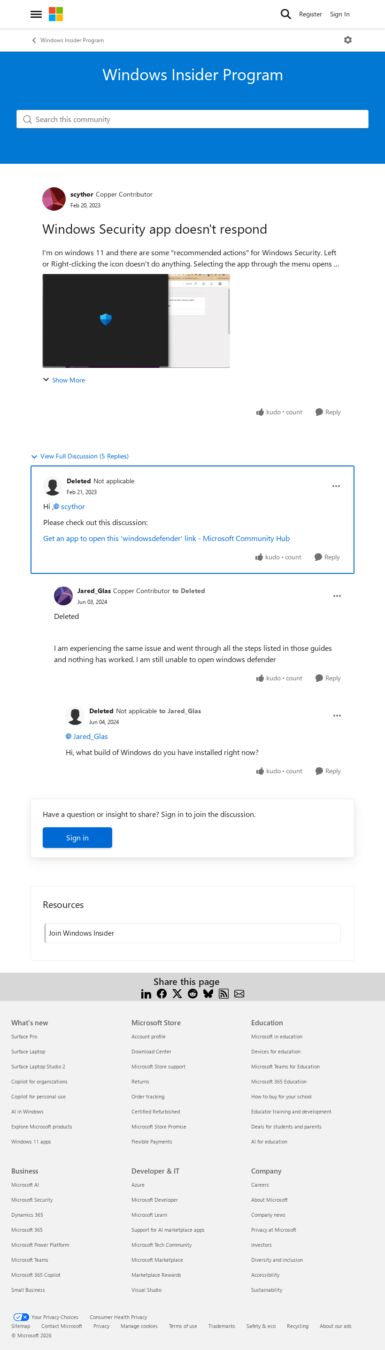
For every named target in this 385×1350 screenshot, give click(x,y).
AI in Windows (27, 1111)
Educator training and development (291, 1111)
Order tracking (147, 1096)
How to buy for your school (281, 1096)
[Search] (286, 14)
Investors (261, 1244)
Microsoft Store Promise (158, 1126)
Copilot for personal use (38, 1096)
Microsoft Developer (154, 1199)
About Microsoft (269, 1199)
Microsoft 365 (27, 1229)
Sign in (77, 837)
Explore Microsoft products (41, 1126)
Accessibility (265, 1274)
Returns (140, 1081)
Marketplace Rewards (156, 1274)
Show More (68, 379)
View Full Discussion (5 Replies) (84, 455)
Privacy (101, 1325)
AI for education (269, 1141)
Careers (260, 1184)
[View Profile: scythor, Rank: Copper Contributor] (54, 199)
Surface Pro (24, 1036)
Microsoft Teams (29, 1259)
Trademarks (221, 1325)
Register (310, 13)
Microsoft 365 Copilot (36, 1274)
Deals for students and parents (286, 1126)
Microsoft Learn (149, 1214)
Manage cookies (139, 1325)
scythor (81, 194)
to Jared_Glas (180, 710)
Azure (138, 1184)
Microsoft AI (25, 1184)
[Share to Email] (239, 993)
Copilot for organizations (39, 1081)
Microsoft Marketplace (157, 1259)
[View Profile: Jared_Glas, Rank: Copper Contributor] (63, 596)
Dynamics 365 (27, 1214)
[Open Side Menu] (36, 14)
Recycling (297, 1325)
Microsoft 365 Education (279, 1081)
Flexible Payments (151, 1141)
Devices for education (275, 1051)
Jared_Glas (94, 590)
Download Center (151, 1051)
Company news (268, 1214)
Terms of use (183, 1325)
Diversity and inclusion (277, 1259)
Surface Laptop (28, 1051)
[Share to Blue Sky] (208, 993)
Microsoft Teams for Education (285, 1066)
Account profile (148, 1036)
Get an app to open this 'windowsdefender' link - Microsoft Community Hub (166, 538)
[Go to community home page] (56, 14)
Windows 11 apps (31, 1141)
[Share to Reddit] (193, 993)
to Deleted (188, 590)
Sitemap (20, 1325)
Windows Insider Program (72, 40)
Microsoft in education (276, 1036)
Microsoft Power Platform (40, 1244)
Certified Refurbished (155, 1111)
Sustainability (266, 1289)
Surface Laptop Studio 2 (38, 1066)
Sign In (340, 13)
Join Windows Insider (81, 933)
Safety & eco (261, 1325)
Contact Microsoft (61, 1325)
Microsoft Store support (158, 1066)
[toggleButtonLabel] (347, 39)
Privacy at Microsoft (273, 1229)
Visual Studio (146, 1289)
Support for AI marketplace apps (168, 1229)
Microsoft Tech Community (161, 1244)
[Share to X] (177, 993)
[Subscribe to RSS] (224, 993)
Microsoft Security (32, 1199)
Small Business (28, 1289)
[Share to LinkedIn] (146, 993)
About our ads (336, 1325)
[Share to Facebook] (162, 993)
